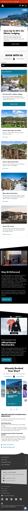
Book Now (5, 137)
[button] (20, 5)
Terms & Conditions (5, 486)
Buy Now (16, 1)
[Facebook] (8, 499)
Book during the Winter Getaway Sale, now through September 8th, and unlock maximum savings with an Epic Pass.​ (14, 98)
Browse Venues (7, 234)
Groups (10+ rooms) (8, 226)
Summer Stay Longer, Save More (12, 130)
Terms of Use (4, 488)
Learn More (11, 403)
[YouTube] (22, 499)
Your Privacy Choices (9, 495)
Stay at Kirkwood (10, 272)
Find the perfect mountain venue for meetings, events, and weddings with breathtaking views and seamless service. (14, 230)
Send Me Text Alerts (10, 480)
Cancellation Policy (5, 493)
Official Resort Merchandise (8, 343)
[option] (14, 392)
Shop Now (7, 359)
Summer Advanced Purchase (10, 162)
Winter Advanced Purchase (10, 193)
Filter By (3, 62)
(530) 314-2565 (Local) (9, 447)
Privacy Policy (4, 491)
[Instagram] (12, 499)
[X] (17, 499)
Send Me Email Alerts (10, 478)
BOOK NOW (15, 44)
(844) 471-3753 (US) (8, 445)
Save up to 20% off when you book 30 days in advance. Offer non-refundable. (13, 164)
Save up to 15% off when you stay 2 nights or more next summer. (13, 133)
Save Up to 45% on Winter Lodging (12, 94)
